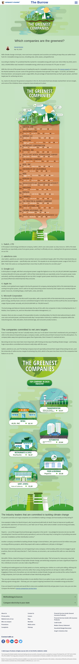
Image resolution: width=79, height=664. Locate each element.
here (61, 656)
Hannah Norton (18, 47)
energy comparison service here (26, 588)
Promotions (4, 624)
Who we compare (6, 622)
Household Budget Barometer (62, 628)
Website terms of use (7, 619)
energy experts (65, 69)
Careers (30, 616)
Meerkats (30, 622)
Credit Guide (57, 622)
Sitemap (30, 627)
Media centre (31, 624)
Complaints (4, 627)
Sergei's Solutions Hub (60, 631)
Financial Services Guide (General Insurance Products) (64, 614)
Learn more (36, 660)
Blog (29, 619)
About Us (4, 613)
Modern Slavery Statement (62, 625)
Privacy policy (5, 616)
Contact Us (31, 613)
